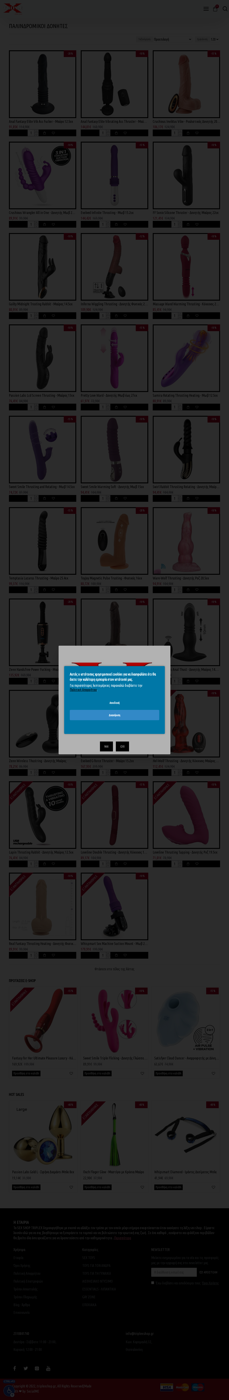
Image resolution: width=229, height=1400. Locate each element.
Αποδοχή (115, 702)
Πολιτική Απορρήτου (83, 690)
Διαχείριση (114, 715)
